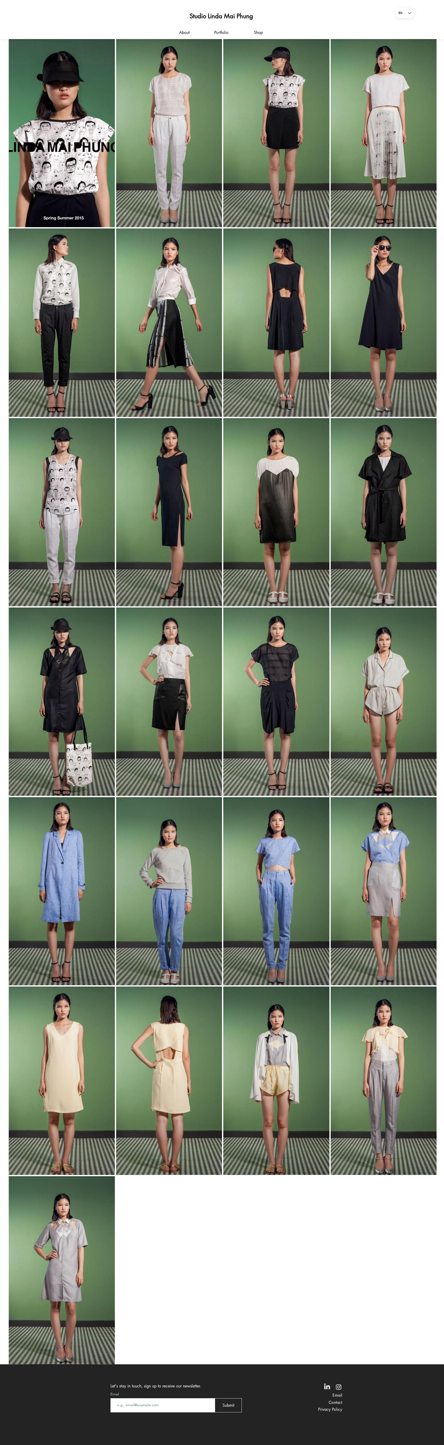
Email (115, 1394)
